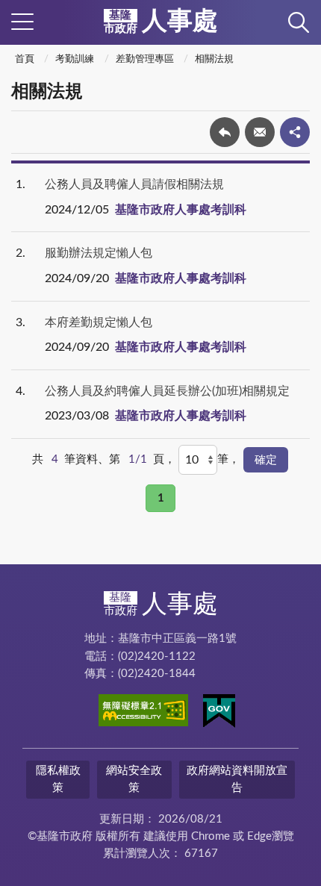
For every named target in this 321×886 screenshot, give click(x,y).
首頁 (24, 59)
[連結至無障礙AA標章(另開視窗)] (143, 712)
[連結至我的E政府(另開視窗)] (219, 713)
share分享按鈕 (295, 132)
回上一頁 (225, 132)
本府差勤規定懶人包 (98, 322)
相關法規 (214, 59)
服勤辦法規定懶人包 (98, 253)
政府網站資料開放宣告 (237, 779)
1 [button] (161, 498)
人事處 (161, 21)
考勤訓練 (74, 59)
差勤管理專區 (145, 59)
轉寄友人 (260, 132)
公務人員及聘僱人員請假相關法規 (134, 184)
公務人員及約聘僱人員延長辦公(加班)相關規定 (167, 391)
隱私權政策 (58, 779)
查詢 (298, 22)
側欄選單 (22, 22)
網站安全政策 (134, 779)
